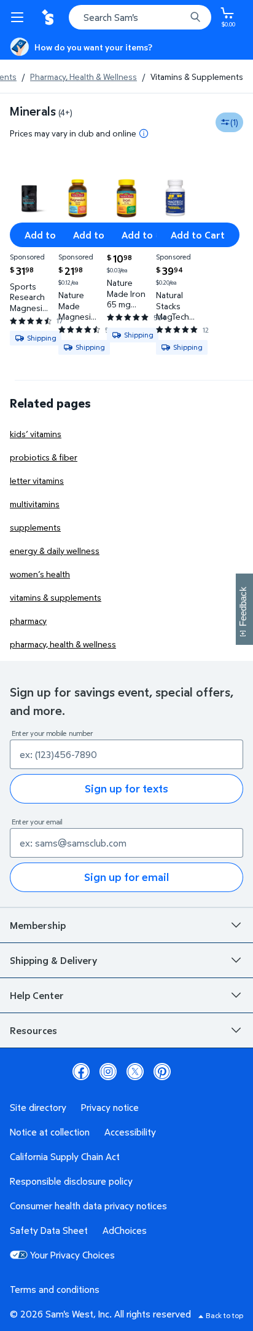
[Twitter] (135, 1071)
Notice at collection (50, 1132)
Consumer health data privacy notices (88, 1205)
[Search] (195, 17)
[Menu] (19, 17)
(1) (234, 122)
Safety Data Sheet (49, 1230)
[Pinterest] (162, 1071)
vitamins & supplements (55, 597)
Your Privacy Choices (72, 1255)
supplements (35, 527)
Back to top (224, 1315)
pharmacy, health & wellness (63, 644)
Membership (38, 925)
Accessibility (130, 1132)
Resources (33, 1030)
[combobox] (140, 17)
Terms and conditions (54, 1289)
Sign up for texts (126, 788)
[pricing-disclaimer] (144, 133)
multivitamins (35, 504)
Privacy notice (110, 1107)
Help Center (37, 995)
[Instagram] (108, 1071)
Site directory (38, 1107)
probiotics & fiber (43, 457)
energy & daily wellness (54, 550)
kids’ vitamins (35, 434)
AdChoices (125, 1230)
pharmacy (28, 620)
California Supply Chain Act (65, 1156)
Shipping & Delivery (53, 960)
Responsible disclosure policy (71, 1181)
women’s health (40, 574)
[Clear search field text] (179, 17)
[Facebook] (81, 1071)
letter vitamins (37, 480)
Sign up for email (126, 877)
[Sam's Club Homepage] (49, 17)
